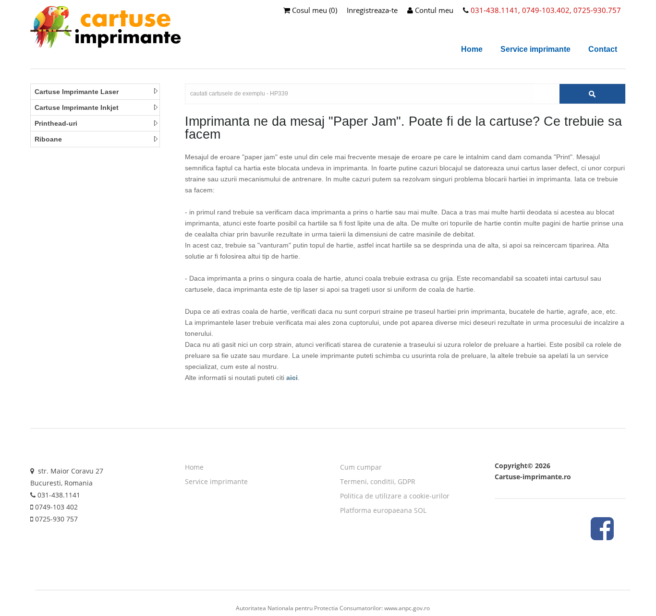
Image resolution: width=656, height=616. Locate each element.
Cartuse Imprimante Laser (77, 91)
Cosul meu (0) (313, 10)
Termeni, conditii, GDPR (377, 481)
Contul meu (433, 10)
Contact (602, 49)
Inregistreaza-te (372, 10)
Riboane (48, 139)
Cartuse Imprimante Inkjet (77, 107)
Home (472, 49)
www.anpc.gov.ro (407, 608)
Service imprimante (535, 49)
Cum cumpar (361, 467)
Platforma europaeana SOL (383, 510)
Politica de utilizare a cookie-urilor (394, 495)
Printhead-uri (56, 123)
